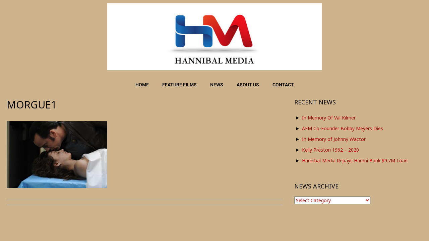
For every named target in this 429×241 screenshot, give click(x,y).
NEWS (216, 84)
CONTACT (283, 84)
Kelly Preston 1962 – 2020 (330, 150)
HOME (142, 84)
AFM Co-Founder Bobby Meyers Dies (342, 128)
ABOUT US (248, 84)
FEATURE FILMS (179, 84)
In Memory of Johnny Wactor (334, 139)
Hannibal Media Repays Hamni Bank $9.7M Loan (355, 160)
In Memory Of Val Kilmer (329, 117)
